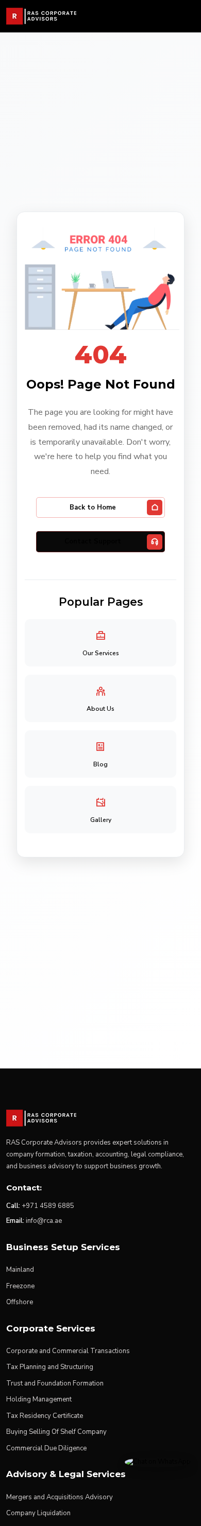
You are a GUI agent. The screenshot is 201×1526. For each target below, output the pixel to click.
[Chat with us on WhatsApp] (158, 1461)
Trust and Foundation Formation (55, 1383)
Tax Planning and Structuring (49, 1367)
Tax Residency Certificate (44, 1415)
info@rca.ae (44, 1220)
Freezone (20, 1286)
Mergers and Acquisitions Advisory (59, 1497)
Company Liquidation (38, 1513)
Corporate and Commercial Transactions (68, 1351)
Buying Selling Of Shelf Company (56, 1431)
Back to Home (93, 507)
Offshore (19, 1302)
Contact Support (92, 541)
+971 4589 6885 (48, 1206)
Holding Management (39, 1399)
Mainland (20, 1269)
